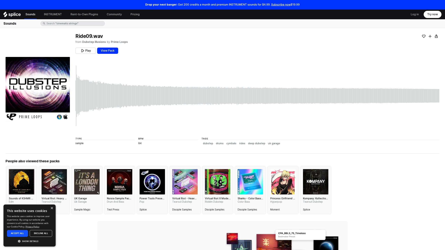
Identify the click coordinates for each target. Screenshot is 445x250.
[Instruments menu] (64, 14)
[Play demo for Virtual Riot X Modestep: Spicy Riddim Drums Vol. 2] (218, 182)
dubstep (208, 143)
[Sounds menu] (38, 14)
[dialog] (29, 226)
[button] (29, 241)
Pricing (135, 14)
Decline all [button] (41, 233)
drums (220, 143)
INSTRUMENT (53, 14)
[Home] (12, 15)
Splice (143, 210)
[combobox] (75, 23)
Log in (415, 14)
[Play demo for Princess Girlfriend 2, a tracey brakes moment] (283, 182)
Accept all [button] (17, 233)
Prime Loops (119, 42)
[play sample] (257, 95)
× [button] (51, 208)
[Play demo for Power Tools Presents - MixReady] (152, 182)
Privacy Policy (32, 226)
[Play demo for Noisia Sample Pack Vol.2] (120, 182)
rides (242, 143)
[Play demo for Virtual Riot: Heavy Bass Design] (54, 182)
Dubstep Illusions (94, 42)
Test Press (113, 210)
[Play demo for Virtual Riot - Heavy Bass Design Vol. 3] (185, 182)
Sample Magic (82, 210)
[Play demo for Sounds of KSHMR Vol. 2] (22, 182)
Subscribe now (281, 4)
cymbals (231, 143)
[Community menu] (124, 14)
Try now (432, 14)
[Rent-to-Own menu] (100, 14)
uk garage (274, 143)
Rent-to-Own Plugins (84, 14)
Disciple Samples (182, 210)
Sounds (30, 14)
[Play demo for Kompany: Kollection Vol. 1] (316, 182)
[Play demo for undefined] (38, 89)
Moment (275, 210)
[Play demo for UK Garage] (87, 182)
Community (114, 14)
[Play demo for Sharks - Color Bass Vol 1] (250, 182)
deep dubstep (256, 143)
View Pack (108, 50)
